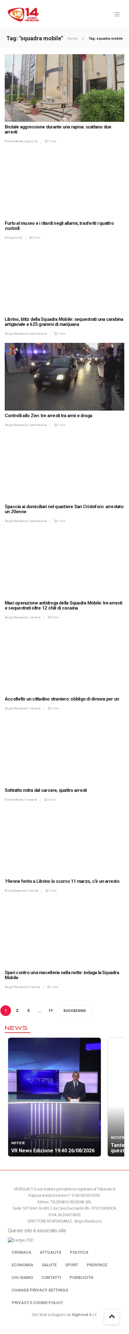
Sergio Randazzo (16, 333)
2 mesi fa (32, 890)
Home (73, 39)
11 (51, 1010)
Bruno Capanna (15, 890)
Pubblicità (81, 1277)
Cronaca (21, 1252)
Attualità (50, 1252)
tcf (6, 237)
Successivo (74, 1011)
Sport (71, 1265)
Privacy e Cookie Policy (37, 1302)
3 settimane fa (37, 521)
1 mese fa (34, 617)
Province (97, 1265)
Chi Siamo (22, 1277)
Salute (49, 1265)
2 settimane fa (37, 333)
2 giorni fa (31, 141)
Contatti (51, 1277)
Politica (79, 1252)
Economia (22, 1265)
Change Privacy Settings (40, 1290)
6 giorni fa (15, 237)
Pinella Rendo (14, 141)
